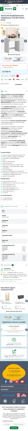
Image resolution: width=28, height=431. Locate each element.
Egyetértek (14, 427)
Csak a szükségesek (19, 424)
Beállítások (7, 424)
